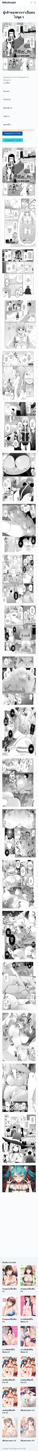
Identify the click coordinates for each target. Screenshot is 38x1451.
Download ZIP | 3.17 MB (12, 133)
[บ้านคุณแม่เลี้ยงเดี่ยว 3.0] (10, 1306)
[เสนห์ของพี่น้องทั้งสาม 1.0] (10, 1366)
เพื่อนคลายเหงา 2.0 (9, 1441)
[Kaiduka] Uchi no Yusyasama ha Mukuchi (18, 130)
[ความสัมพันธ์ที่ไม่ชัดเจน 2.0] (10, 1336)
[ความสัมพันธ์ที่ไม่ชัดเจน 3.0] (28, 1336)
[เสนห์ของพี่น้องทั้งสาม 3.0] (10, 1397)
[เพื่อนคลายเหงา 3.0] (28, 1427)
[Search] (31, 2)
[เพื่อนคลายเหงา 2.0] (10, 1427)
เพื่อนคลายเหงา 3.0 (27, 1441)
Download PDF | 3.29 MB (12, 140)
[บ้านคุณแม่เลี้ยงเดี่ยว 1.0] (10, 1275)
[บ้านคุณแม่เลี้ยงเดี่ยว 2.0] (28, 1275)
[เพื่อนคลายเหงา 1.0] (28, 1397)
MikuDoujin (9, 2)
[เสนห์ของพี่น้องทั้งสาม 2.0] (28, 1366)
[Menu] (35, 2)
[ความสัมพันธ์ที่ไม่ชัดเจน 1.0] (28, 1306)
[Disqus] (19, 1223)
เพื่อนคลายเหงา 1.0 (27, 1410)
